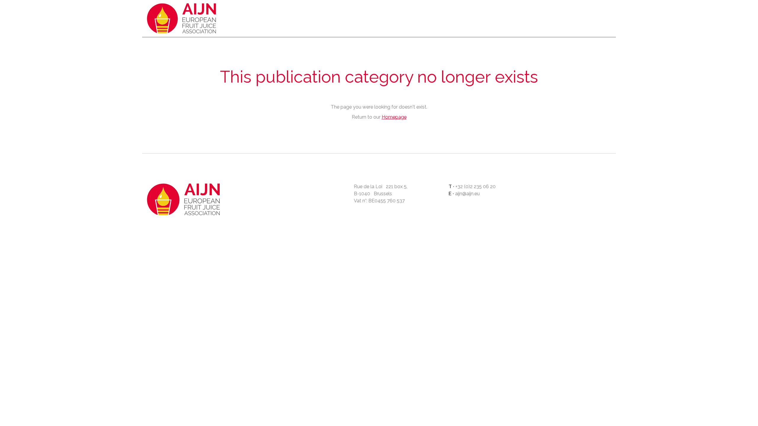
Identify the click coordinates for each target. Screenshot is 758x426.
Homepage (181, 20)
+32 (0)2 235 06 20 (475, 186)
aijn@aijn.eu (467, 193)
